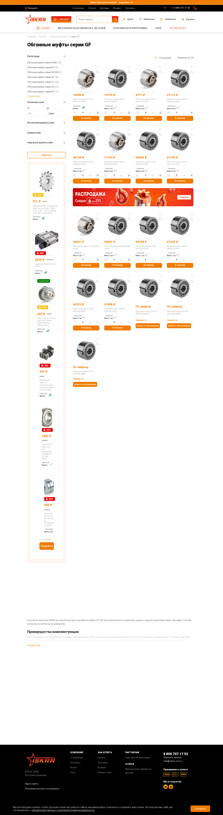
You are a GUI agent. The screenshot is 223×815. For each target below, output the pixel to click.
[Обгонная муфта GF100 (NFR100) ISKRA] (180, 287)
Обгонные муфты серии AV (42, 67)
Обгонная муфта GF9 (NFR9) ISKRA (85, 247)
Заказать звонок (172, 757)
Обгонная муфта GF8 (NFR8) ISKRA (117, 247)
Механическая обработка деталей (81, 28)
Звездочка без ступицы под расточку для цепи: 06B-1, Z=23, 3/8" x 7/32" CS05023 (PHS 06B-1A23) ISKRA (45, 209)
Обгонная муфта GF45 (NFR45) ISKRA (83, 310)
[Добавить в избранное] (98, 67)
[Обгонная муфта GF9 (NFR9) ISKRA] (86, 224)
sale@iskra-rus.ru (165, 8)
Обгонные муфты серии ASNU (44, 62)
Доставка (104, 8)
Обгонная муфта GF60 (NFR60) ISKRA (146, 247)
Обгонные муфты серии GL (42, 82)
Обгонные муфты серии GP (43, 87)
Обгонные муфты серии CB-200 (44, 72)
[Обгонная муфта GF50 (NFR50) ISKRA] (180, 224)
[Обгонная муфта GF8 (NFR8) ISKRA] (117, 224)
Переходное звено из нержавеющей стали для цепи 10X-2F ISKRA (46, 385)
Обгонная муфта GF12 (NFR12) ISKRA (146, 100)
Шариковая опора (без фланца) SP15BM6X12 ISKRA (49, 519)
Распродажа (178, 28)
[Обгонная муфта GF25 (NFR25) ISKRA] (117, 77)
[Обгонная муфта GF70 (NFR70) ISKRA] (180, 140)
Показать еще (33, 645)
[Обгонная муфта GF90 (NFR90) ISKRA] (86, 349)
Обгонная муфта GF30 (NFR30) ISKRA (83, 163)
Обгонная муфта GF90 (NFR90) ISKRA (83, 372)
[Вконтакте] (165, 787)
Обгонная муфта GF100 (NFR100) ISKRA (177, 312)
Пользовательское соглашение (42, 788)
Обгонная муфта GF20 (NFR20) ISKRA (114, 163)
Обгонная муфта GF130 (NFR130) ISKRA (146, 312)
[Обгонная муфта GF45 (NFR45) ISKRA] (86, 287)
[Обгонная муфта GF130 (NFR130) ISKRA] (149, 287)
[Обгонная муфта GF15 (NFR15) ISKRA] (86, 77)
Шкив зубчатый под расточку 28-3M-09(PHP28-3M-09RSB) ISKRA (46, 322)
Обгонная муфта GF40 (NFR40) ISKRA (114, 310)
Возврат (117, 8)
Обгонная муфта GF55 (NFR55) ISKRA (146, 163)
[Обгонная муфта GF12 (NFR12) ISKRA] (149, 77)
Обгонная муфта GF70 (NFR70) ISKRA (177, 163)
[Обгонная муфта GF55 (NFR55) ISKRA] (149, 140)
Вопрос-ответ (105, 772)
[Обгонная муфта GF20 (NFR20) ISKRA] (117, 140)
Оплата (92, 8)
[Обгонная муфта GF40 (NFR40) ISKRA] (117, 287)
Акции (45, 28)
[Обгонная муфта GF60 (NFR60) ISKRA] (149, 224)
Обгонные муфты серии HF (42, 91)
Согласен (200, 808)
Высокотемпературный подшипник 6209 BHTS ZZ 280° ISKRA (47, 451)
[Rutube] (171, 787)
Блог (158, 28)
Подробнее (124, 2)
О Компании (76, 757)
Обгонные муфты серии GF (42, 77)
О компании (78, 8)
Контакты (130, 8)
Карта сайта (31, 784)
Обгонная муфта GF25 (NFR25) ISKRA (114, 100)
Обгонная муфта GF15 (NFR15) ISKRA (83, 100)
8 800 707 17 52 (182, 8)
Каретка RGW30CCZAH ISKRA (45, 265)
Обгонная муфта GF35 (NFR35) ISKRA (177, 100)
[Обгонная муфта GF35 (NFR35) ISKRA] (180, 77)
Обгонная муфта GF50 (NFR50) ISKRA (177, 247)
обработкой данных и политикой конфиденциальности (63, 810)
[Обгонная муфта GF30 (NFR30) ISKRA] (86, 140)
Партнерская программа (130, 28)
